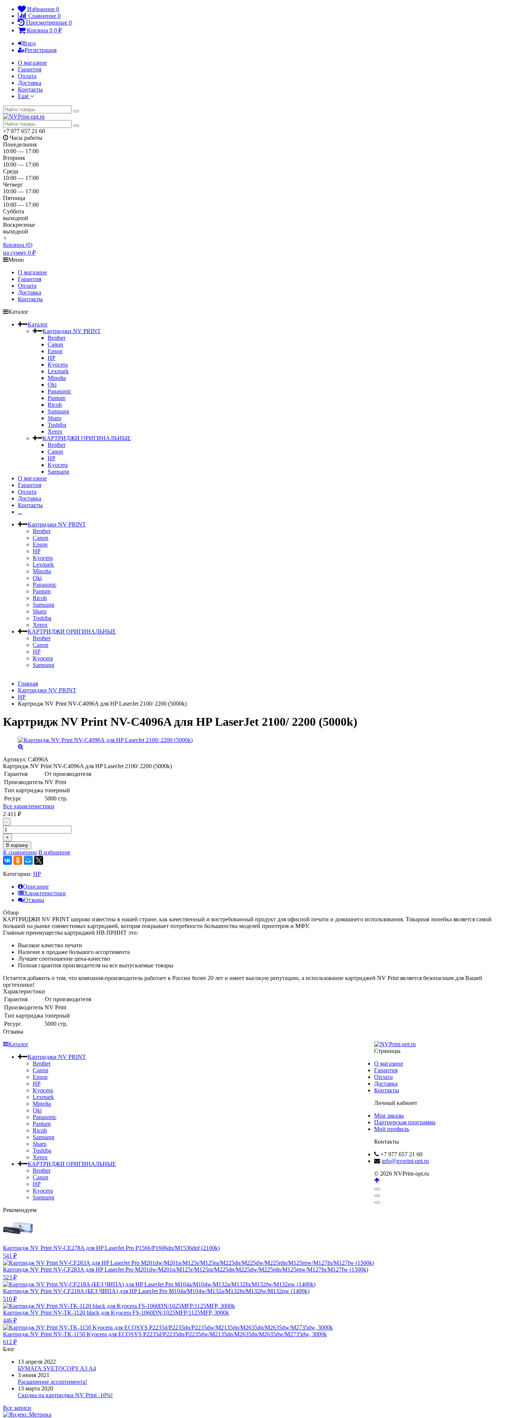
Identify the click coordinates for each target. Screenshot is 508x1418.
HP (51, 358)
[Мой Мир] (28, 860)
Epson (55, 351)
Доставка (29, 83)
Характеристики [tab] (45, 893)
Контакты (30, 89)
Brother (56, 338)
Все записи (17, 1408)
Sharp (54, 418)
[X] (38, 860)
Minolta (57, 378)
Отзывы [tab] (34, 900)
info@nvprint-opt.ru (405, 1161)
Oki (52, 384)
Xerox (55, 431)
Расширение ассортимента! (52, 1382)
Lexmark (58, 371)
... (20, 512)
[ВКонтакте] (7, 860)
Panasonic (59, 391)
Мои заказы (389, 1115)
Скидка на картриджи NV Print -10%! (65, 1395)
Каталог (38, 324)
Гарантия (29, 69)
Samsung (58, 411)
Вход (29, 43)
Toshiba (57, 425)
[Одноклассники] (17, 860)
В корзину (17, 845)
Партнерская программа (404, 1122)
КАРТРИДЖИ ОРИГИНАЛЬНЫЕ (86, 438)
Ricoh (55, 405)
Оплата (27, 76)
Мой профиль (391, 1129)
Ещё (24, 96)
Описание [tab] (36, 886)
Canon (55, 344)
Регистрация (41, 50)
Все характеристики (28, 806)
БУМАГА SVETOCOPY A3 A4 (57, 1368)
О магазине (32, 62)
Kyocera (58, 364)
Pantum (56, 398)
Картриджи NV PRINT (71, 331)
